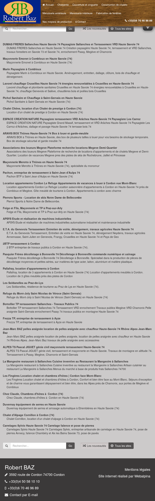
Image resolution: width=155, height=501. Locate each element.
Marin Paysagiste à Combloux (22, 69)
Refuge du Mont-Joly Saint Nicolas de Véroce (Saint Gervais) (42, 293)
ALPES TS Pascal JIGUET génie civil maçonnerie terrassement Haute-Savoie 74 (54, 347)
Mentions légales (137, 469)
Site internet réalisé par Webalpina (124, 475)
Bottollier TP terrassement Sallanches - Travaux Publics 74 (40, 304)
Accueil (50, 4)
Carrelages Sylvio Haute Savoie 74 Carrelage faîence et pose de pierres (48, 425)
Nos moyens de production (57, 21)
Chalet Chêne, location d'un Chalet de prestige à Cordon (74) (42, 108)
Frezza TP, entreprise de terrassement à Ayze (31, 318)
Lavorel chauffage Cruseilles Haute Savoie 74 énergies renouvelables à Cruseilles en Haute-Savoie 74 (68, 83)
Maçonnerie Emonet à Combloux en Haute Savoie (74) (37, 58)
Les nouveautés (95, 28)
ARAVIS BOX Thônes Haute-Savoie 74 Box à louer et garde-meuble (45, 133)
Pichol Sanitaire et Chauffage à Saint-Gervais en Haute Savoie (42, 98)
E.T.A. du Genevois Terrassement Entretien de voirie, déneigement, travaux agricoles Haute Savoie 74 (68, 229)
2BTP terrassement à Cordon (21, 243)
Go (70, 28)
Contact (81, 21)
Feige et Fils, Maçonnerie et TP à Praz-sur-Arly (32, 208)
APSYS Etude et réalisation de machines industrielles (37, 218)
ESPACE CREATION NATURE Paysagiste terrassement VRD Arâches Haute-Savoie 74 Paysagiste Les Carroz (71, 119)
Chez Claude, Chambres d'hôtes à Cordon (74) (33, 394)
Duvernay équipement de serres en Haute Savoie (34, 404)
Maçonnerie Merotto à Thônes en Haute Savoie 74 (35, 162)
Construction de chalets (114, 4)
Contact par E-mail (24, 494)
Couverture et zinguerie (85, 4)
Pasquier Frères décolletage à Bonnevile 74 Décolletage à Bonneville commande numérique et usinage (69, 254)
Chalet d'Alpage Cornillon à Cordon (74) (28, 415)
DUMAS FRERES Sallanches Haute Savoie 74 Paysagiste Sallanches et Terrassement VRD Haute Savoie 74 (71, 44)
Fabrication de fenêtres (108, 13)
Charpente (63, 4)
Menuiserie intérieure (81, 13)
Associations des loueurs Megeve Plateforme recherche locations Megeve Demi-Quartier (60, 148)
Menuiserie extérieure (54, 13)
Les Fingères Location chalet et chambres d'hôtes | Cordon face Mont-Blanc (52, 376)
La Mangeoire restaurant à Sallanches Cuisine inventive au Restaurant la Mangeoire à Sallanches (65, 361)
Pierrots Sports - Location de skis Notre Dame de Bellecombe (42, 197)
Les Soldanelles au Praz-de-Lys (23, 283)
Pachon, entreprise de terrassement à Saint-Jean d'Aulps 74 (41, 172)
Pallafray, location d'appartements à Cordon (31, 268)
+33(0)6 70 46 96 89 (140, 20)
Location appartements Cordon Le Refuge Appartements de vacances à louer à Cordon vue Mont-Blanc (70, 183)
